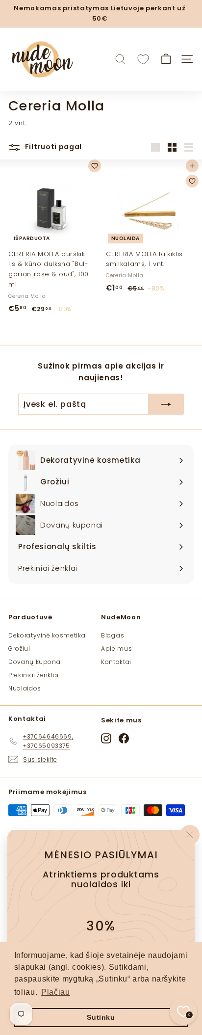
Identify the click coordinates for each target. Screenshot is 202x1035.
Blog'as (113, 635)
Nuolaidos (24, 688)
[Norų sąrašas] (143, 59)
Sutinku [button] (101, 1017)
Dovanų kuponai (35, 662)
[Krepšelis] (165, 59)
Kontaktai (116, 662)
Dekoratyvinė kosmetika (46, 635)
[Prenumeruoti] (166, 404)
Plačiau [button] (55, 992)
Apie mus (116, 648)
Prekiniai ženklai (33, 675)
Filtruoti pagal (52, 147)
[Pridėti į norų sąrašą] (94, 165)
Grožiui (19, 648)
